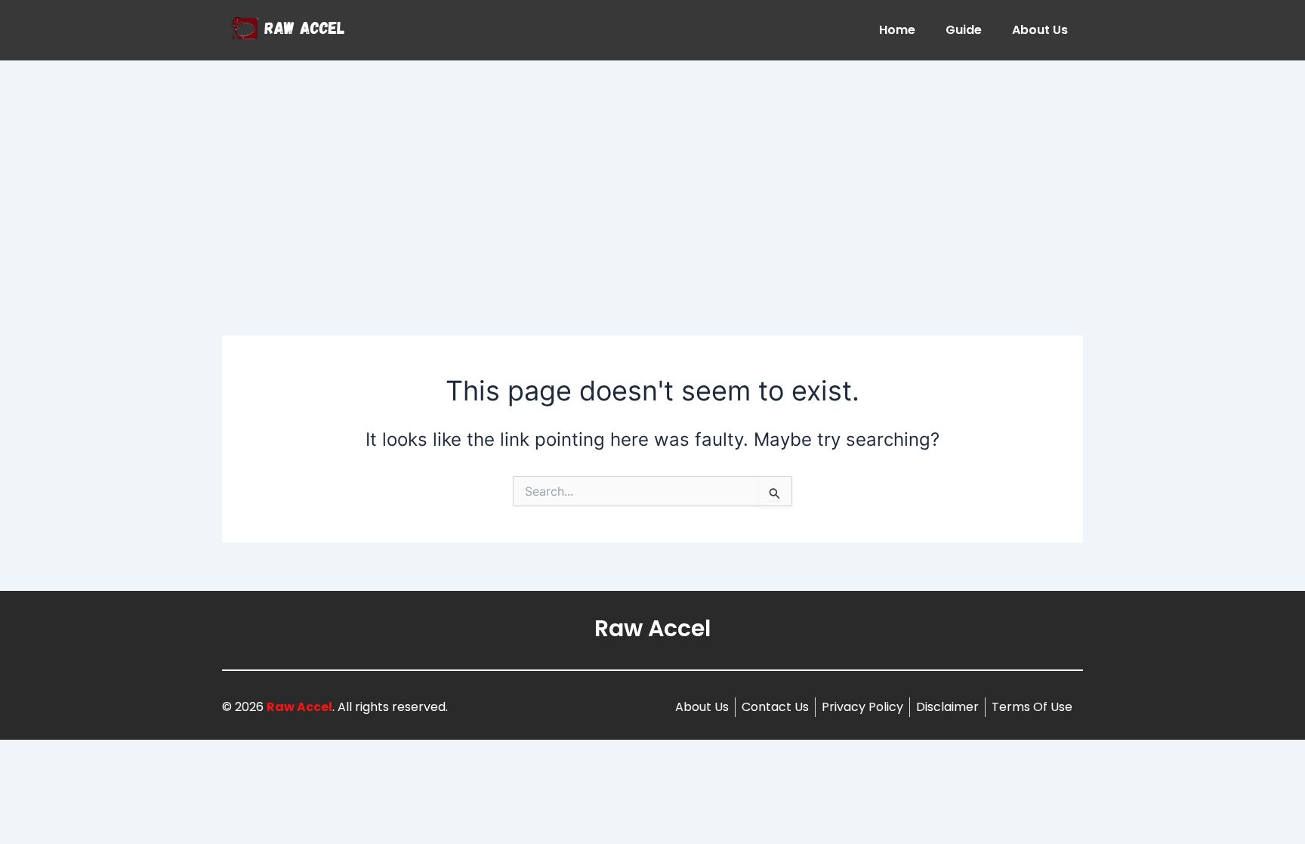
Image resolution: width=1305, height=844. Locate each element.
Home (897, 30)
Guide (964, 30)
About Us (1040, 30)
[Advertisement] (652, 174)
